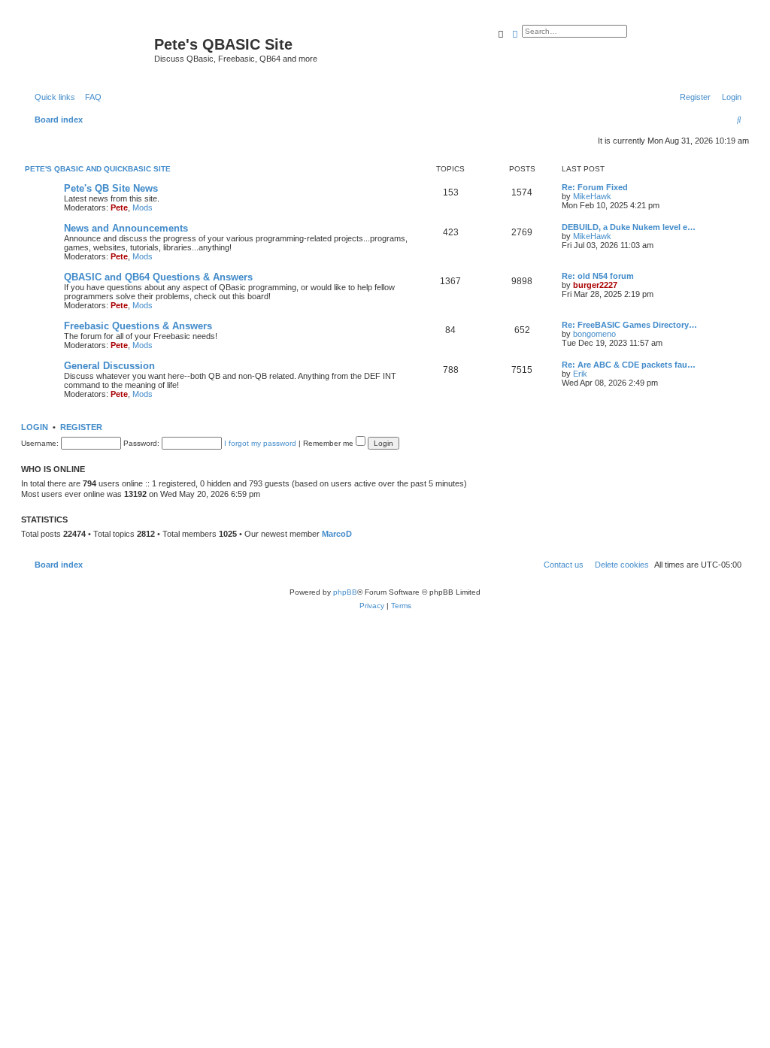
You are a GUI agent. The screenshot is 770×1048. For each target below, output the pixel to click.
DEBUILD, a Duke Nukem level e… (629, 227)
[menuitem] (90, 97)
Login (34, 427)
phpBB (345, 592)
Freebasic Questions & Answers (138, 326)
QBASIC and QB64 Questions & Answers (158, 277)
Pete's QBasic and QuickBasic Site (98, 169)
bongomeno (594, 333)
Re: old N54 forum (598, 275)
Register (81, 427)
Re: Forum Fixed (595, 187)
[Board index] (89, 49)
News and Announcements (126, 228)
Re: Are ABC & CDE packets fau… (629, 364)
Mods (142, 207)
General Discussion (109, 365)
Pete (119, 207)
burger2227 (595, 284)
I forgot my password (260, 443)
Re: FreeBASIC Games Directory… (629, 324)
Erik (580, 373)
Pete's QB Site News (111, 188)
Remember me (329, 443)
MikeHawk (592, 196)
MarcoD (337, 533)
